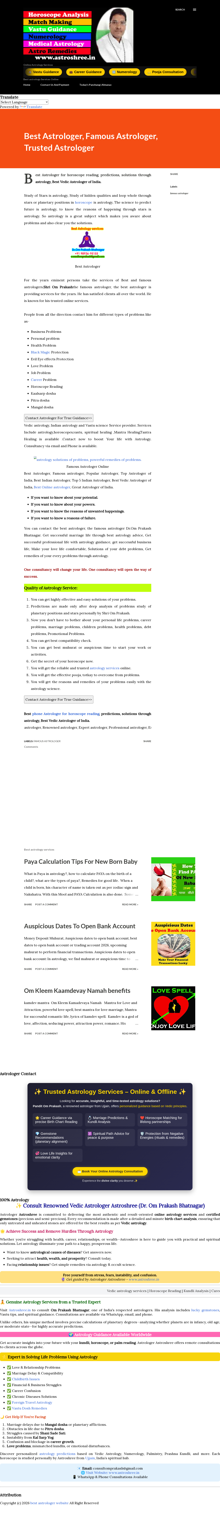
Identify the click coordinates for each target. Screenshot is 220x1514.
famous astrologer (179, 193)
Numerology (90, 72)
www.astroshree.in (144, 1279)
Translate (34, 107)
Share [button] (174, 174)
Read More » (130, 904)
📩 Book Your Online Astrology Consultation (110, 1171)
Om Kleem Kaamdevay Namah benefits (77, 990)
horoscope (83, 202)
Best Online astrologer (52, 487)
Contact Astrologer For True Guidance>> (58, 418)
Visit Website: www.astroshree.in (112, 1472)
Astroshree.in (20, 1310)
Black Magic (40, 352)
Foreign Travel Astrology (32, 1402)
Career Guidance (51, 72)
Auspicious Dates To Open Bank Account (79, 926)
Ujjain (90, 1458)
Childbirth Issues (26, 1379)
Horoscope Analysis (178, 72)
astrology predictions (57, 1454)
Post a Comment (46, 904)
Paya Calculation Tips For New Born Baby (81, 861)
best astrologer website (49, 1503)
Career (36, 379)
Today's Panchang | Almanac (95, 84)
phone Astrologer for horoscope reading (65, 714)
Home (26, 84)
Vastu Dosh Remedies (29, 1408)
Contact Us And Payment (54, 84)
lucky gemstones (205, 1310)
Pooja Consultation (131, 72)
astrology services (105, 668)
